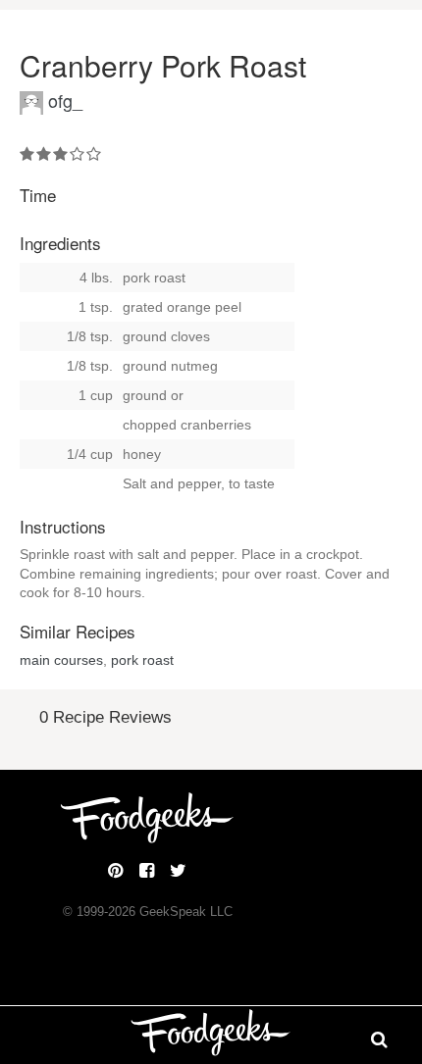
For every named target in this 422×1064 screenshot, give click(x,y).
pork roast (142, 660)
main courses (61, 660)
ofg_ (65, 100)
